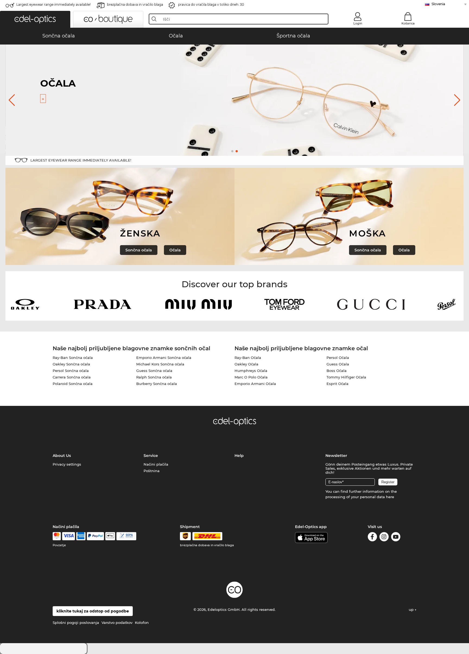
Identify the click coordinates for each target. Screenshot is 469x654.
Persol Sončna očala (71, 370)
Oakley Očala (246, 364)
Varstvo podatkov (117, 622)
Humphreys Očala (250, 370)
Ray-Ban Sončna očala (73, 357)
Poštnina (152, 471)
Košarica (408, 23)
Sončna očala (138, 250)
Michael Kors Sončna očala (160, 364)
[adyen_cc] (57, 536)
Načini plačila (156, 464)
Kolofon (142, 622)
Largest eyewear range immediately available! (53, 4)
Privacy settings (67, 464)
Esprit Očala (337, 383)
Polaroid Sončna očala (73, 383)
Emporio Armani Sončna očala (163, 357)
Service (151, 455)
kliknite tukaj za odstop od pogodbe (92, 611)
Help (239, 455)
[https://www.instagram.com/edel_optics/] (384, 537)
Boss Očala (337, 370)
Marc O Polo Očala (251, 377)
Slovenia (438, 4)
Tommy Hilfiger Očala (346, 377)
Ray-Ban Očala (247, 357)
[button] (35, 19)
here (390, 497)
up (412, 609)
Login (357, 23)
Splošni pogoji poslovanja (76, 622)
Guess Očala (338, 364)
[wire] (126, 536)
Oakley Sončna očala (71, 364)
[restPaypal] (95, 536)
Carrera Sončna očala (72, 377)
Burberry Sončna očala (156, 383)
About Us (62, 455)
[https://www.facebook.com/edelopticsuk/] (372, 537)
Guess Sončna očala (154, 370)
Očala (175, 250)
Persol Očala (338, 357)
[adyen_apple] (110, 536)
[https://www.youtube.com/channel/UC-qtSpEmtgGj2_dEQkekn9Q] (395, 537)
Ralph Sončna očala (154, 377)
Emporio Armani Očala (255, 383)
